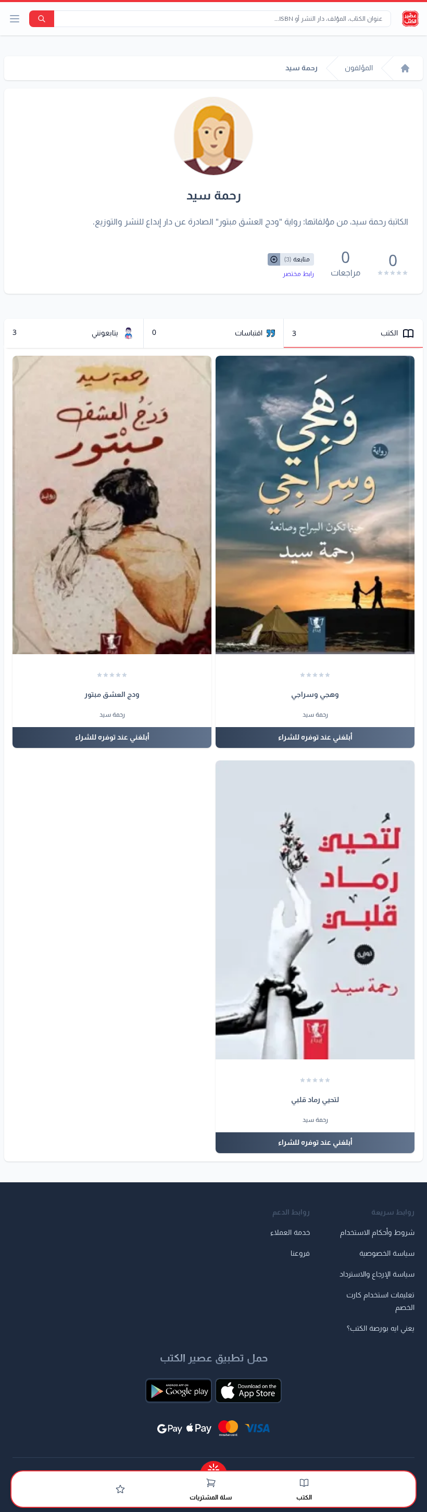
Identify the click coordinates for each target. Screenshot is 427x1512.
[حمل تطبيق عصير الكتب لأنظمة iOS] (248, 1390)
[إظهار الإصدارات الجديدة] (213, 1466)
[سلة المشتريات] (211, 1483)
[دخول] (120, 1489)
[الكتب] (304, 1483)
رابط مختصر (298, 274)
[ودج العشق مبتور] (111, 505)
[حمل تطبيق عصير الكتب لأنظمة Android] (178, 1390)
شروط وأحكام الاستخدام (377, 1232)
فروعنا (300, 1253)
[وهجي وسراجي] (315, 505)
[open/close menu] (14, 19)
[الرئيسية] (405, 68)
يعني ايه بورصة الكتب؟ (381, 1328)
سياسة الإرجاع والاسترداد (377, 1274)
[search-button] (41, 18)
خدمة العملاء (290, 1232)
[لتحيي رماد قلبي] (315, 909)
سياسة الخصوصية (387, 1253)
